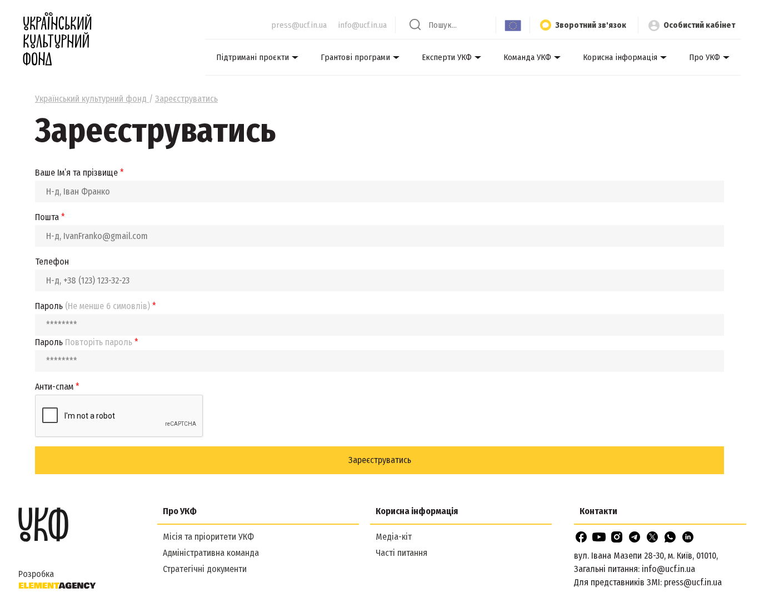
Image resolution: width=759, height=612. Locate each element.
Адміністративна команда (211, 553)
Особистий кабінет (699, 25)
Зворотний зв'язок (590, 25)
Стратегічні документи (205, 569)
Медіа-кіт (394, 536)
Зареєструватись (379, 460)
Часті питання (401, 553)
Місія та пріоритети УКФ (208, 536)
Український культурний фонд (92, 98)
